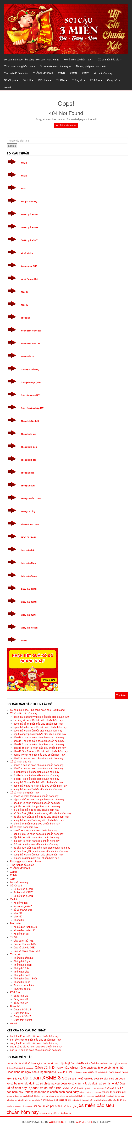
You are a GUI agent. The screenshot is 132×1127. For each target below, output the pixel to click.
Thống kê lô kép (28, 459)
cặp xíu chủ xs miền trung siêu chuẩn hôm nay (39, 799)
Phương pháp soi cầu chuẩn (91, 66)
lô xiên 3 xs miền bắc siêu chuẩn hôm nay (36, 775)
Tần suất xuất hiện (30, 524)
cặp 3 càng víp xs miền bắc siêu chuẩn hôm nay (40, 734)
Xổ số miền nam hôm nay (54, 66)
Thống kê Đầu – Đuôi (31, 498)
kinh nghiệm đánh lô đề (96, 1088)
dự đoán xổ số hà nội (101, 1083)
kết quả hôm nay (103, 73)
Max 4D (24, 304)
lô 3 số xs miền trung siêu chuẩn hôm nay (36, 809)
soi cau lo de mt (13, 1096)
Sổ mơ (24, 640)
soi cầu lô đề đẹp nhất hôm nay (19, 1106)
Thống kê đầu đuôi (30, 421)
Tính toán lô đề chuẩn (16, 73)
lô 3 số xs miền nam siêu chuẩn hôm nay (36, 844)
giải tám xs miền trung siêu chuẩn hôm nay (37, 806)
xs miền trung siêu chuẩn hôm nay (56, 1113)
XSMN (73, 73)
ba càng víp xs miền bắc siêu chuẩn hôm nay (38, 720)
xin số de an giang (69, 1106)
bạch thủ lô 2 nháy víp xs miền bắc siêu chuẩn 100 (41, 716)
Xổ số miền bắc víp (109, 59)
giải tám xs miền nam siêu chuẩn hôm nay (36, 840)
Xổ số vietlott (21, 902)
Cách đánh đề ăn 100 (61, 1072)
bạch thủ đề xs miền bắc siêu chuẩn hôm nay (38, 723)
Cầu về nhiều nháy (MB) (32, 408)
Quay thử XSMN (29, 601)
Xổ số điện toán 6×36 (25, 926)
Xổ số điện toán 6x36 (31, 330)
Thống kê (77, 80)
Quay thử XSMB (29, 588)
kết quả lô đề (113, 1088)
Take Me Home (67, 125)
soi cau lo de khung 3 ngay (90, 1092)
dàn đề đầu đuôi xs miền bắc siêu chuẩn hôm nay (41, 751)
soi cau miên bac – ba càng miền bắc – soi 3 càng (31, 59)
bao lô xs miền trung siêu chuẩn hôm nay (36, 796)
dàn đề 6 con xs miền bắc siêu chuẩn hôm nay (39, 740)
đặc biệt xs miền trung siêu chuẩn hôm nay (37, 802)
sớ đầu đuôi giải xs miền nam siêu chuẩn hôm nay (41, 851)
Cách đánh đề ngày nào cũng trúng (29, 1072)
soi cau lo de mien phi (113, 1092)
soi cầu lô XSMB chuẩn (44, 1100)
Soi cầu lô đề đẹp (117, 1100)
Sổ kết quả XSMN (29, 227)
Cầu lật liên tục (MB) (31, 382)
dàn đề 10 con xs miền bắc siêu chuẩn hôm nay (40, 747)
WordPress (56, 1122)
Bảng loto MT (21, 999)
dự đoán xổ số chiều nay (40, 1083)
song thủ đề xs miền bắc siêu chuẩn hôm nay (38, 782)
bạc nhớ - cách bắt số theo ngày (24, 1063)
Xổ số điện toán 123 (30, 343)
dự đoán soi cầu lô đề (102, 1078)
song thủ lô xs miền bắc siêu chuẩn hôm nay (38, 789)
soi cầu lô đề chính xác (97, 1100)
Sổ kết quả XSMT (29, 240)
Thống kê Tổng (28, 511)
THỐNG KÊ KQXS (43, 73)
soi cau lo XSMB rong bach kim (104, 1096)
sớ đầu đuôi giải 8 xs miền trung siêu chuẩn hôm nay (42, 813)
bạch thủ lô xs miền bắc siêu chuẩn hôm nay (38, 730)
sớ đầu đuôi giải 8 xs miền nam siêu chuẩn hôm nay (42, 847)
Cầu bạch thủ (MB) (30, 369)
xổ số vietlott (27, 253)
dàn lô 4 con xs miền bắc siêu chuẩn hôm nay (38, 758)
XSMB (61, 73)
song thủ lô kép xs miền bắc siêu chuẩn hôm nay (40, 785)
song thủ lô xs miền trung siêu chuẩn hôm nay (39, 820)
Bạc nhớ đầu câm (80, 1063)
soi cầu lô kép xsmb (24, 1100)
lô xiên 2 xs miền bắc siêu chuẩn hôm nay (36, 771)
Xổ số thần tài (27, 356)
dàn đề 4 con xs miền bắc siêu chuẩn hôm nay (39, 737)
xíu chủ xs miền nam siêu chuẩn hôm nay (36, 858)
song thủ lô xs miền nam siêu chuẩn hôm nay (38, 854)
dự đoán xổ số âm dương (74, 1088)
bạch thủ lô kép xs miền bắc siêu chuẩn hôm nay (40, 727)
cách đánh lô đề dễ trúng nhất (105, 1067)
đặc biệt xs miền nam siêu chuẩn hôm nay (36, 837)
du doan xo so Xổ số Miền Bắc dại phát (89, 1072)
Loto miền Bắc (28, 550)
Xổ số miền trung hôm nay (19, 66)
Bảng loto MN (21, 1002)
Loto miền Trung (29, 576)
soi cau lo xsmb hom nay (59, 1096)
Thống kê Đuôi (28, 485)
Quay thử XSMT (28, 614)
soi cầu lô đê (62, 1099)
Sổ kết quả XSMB (29, 214)
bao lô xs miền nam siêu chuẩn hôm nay (36, 830)
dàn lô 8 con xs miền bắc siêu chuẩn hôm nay (38, 768)
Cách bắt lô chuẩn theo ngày (105, 1063)
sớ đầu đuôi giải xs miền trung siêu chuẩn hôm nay (41, 816)
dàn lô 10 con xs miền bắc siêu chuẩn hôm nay (39, 754)
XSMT (85, 73)
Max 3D (24, 291)
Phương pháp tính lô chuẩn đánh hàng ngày (51, 1092)
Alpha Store (84, 1122)
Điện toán (44, 80)
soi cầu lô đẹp (79, 1100)
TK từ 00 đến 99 (28, 537)
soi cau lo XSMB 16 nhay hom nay (34, 1096)
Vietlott (27, 80)
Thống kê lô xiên (29, 446)
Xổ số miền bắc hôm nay (77, 59)
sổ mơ (7, 87)
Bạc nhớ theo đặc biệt (56, 1063)
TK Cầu (60, 80)
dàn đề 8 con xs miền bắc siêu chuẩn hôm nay (39, 744)
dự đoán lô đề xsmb (79, 1078)
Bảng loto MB (21, 995)
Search (12, 145)
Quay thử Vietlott (29, 627)
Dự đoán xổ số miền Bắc (44, 1087)
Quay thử (112, 80)
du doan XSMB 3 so (45, 1077)
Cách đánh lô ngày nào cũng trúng (60, 1067)
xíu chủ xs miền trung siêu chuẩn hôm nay (37, 823)
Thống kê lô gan (28, 433)
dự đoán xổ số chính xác (72, 1083)
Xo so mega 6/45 (29, 266)
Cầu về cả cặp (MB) (30, 395)
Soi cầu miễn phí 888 (46, 1106)
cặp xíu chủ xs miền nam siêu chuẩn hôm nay (38, 833)
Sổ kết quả (10, 80)
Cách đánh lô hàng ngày (24, 1068)
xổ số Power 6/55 (29, 279)
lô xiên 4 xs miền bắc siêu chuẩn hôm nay (36, 778)
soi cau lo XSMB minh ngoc (80, 1096)
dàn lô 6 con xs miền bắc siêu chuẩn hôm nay (38, 765)
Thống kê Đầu (27, 472)
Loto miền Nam (28, 563)
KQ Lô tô (95, 80)
